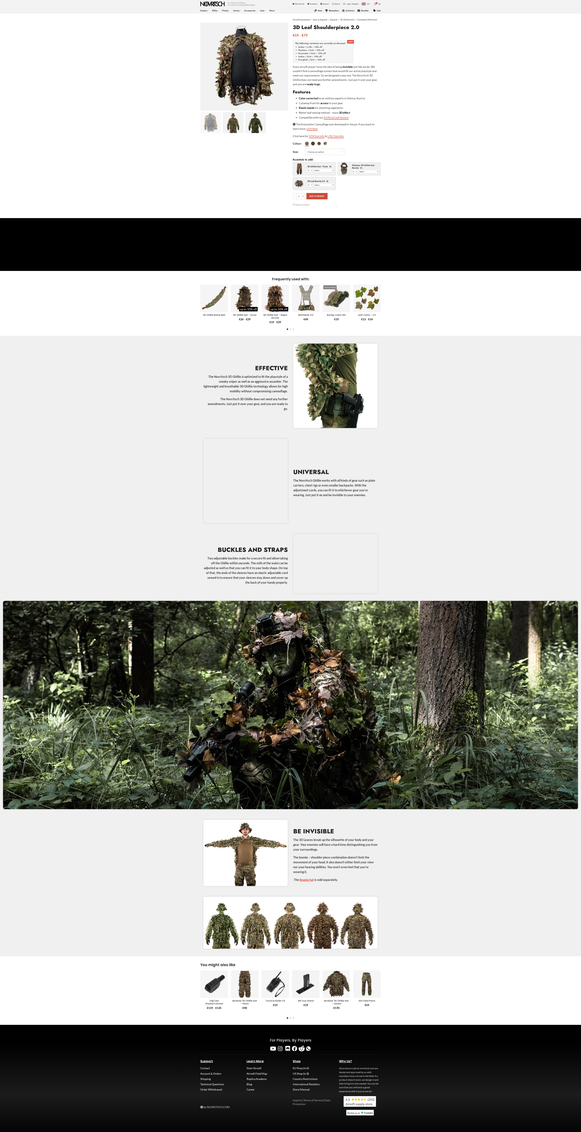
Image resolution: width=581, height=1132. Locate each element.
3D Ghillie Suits (347, 19)
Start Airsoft (299, 4)
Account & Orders (210, 1073)
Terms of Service (313, 1100)
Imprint (297, 1100)
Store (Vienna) (301, 1089)
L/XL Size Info (335, 136)
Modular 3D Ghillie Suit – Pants (244, 1002)
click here (312, 128)
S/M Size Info (317, 136)
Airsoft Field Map (257, 1073)
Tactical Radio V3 (275, 1000)
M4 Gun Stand (306, 1000)
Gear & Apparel (320, 19)
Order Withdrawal (211, 1089)
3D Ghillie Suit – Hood (244, 314)
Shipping (205, 1079)
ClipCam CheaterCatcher (214, 1002)
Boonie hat (307, 880)
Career (251, 1089)
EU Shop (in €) (301, 1068)
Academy (313, 4)
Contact (205, 1068)
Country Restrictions (305, 1079)
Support (325, 4)
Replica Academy (257, 1079)
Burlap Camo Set (336, 314)
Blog (249, 1084)
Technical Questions (212, 1084)
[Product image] (214, 298)
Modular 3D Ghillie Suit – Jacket (336, 1002)
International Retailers (306, 1084)
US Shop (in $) (301, 1073)
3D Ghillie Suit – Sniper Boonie (275, 316)
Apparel (333, 19)
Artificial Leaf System (336, 117)
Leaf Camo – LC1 (367, 314)
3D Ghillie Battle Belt (214, 314)
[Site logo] (212, 3)
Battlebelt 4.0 (305, 314)
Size (295, 151)
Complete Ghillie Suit (367, 19)
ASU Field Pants (367, 1000)
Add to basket (317, 196)
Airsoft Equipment (301, 19)
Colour (297, 143)
